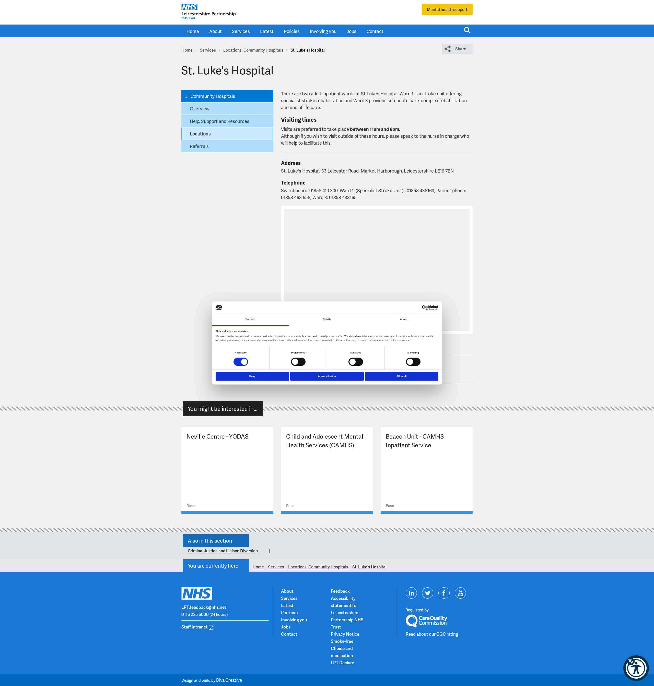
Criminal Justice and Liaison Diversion (223, 551)
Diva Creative (229, 680)
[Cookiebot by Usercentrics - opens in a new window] (416, 307)
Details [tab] (327, 319)
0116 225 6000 (195, 614)
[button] (636, 668)
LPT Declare (342, 662)
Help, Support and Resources (219, 121)
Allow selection (327, 376)
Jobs (351, 31)
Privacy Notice (345, 634)
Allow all (401, 376)
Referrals (199, 146)
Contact (375, 31)
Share (460, 49)
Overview (199, 108)
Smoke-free (342, 641)
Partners (289, 612)
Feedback (340, 591)
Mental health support (447, 9)
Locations (200, 133)
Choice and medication (342, 651)
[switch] (298, 362)
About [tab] (403, 319)
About (215, 31)
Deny (252, 376)
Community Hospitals (213, 96)
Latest (267, 31)
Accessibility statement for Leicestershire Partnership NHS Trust (347, 612)
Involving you (323, 31)
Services (241, 31)
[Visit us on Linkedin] (411, 593)
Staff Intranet (194, 627)
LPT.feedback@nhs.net (203, 607)
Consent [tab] (250, 319)
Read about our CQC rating (432, 634)
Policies (292, 31)
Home (192, 31)
